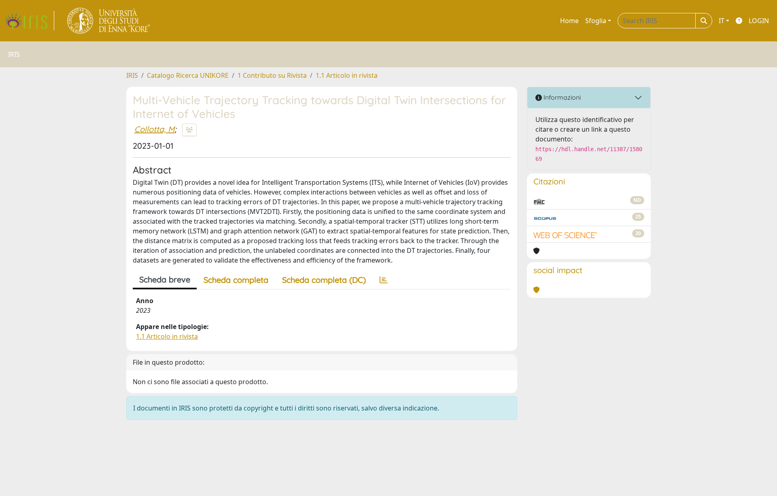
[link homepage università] (109, 20)
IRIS (132, 75)
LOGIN (759, 20)
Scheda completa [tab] (236, 280)
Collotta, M (154, 129)
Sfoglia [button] (595, 20)
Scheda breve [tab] (164, 279)
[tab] (384, 280)
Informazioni (561, 97)
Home (569, 20)
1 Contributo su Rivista (272, 75)
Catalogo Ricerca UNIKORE (188, 75)
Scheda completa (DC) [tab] (324, 280)
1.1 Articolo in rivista (347, 75)
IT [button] (721, 20)
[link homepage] (29, 20)
